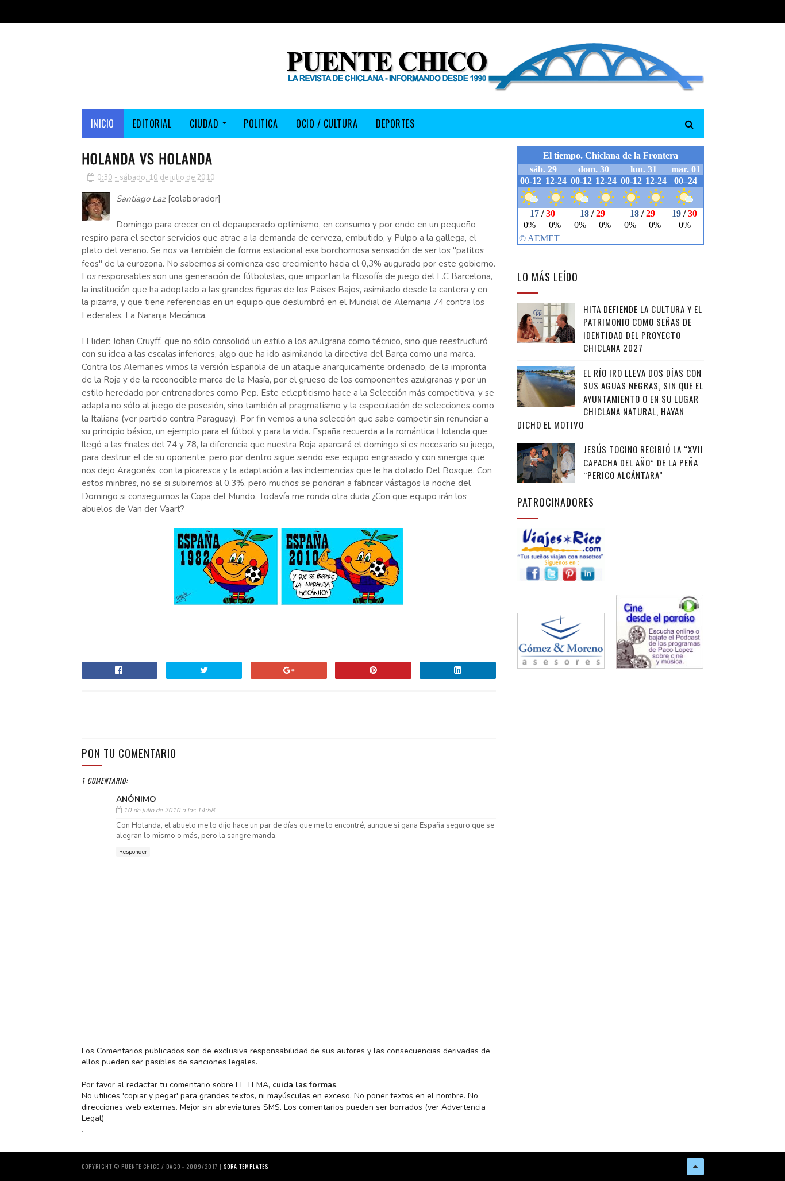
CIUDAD (204, 123)
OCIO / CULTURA (326, 123)
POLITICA (261, 123)
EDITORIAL (152, 123)
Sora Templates (246, 1166)
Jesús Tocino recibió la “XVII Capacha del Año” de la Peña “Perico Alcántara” (643, 462)
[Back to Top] (695, 1166)
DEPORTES (395, 123)
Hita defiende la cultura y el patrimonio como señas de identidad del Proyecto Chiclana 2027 (642, 328)
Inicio (102, 123)
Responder (133, 852)
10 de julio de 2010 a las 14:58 (169, 810)
